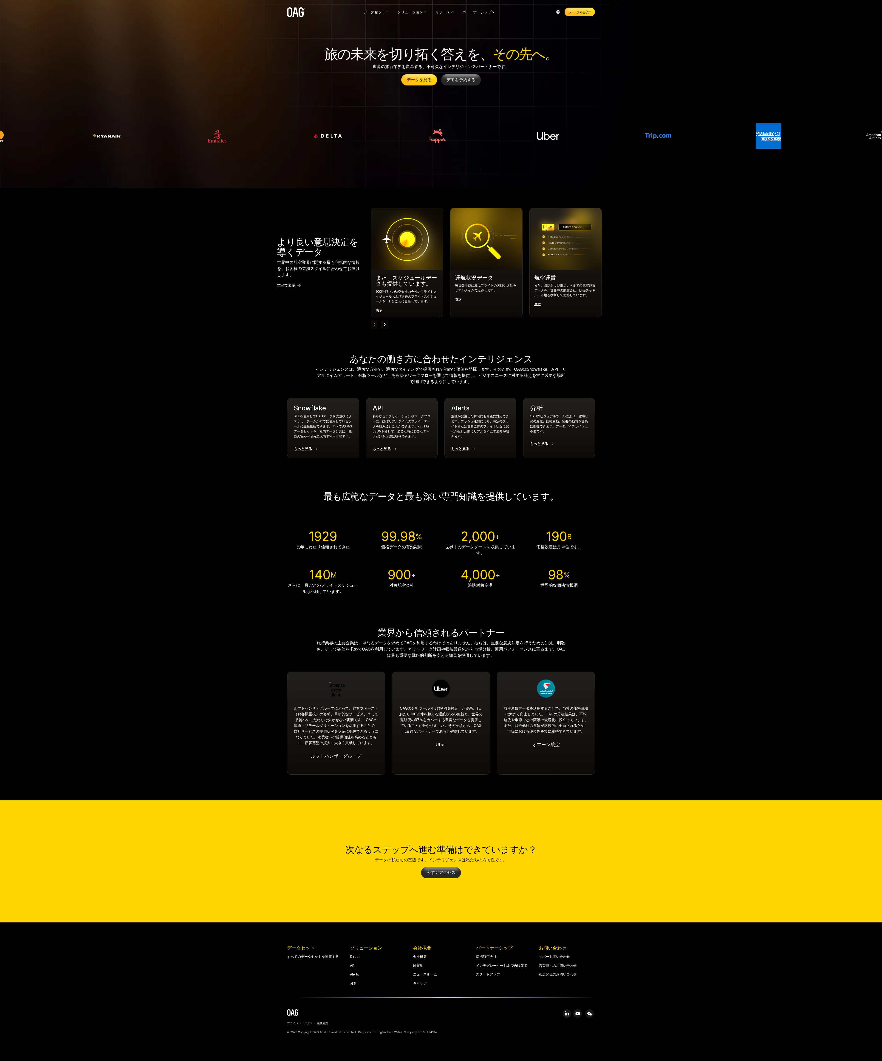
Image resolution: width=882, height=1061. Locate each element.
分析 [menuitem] (353, 983)
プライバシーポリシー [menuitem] (301, 1023)
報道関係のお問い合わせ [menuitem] (558, 974)
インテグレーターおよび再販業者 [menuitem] (502, 966)
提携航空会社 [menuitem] (486, 957)
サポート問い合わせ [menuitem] (554, 957)
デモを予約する (461, 79)
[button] (567, 1013)
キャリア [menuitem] (420, 983)
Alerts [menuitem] (354, 974)
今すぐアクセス (441, 872)
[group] (407, 262)
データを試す (580, 12)
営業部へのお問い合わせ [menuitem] (558, 966)
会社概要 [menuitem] (420, 957)
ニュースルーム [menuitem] (425, 974)
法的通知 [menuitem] (322, 1023)
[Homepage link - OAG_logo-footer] (293, 1013)
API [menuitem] (352, 966)
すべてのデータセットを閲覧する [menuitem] (313, 957)
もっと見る (303, 448)
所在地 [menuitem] (418, 966)
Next (384, 324)
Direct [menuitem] (354, 957)
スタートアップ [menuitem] (488, 974)
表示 (379, 310)
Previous (374, 324)
